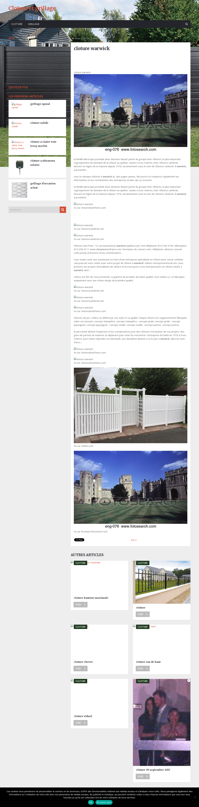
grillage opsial (40, 103)
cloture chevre (83, 661)
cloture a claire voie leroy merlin (43, 143)
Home (78, 38)
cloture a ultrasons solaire (42, 162)
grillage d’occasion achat (43, 185)
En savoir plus (104, 802)
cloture (140, 607)
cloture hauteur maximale (91, 597)
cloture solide (39, 122)
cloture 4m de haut (148, 661)
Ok (91, 802)
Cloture (16, 24)
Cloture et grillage (32, 8)
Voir (78, 604)
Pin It (134, 540)
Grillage (33, 24)
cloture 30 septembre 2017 (153, 769)
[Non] (195, 797)
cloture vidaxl (83, 716)
